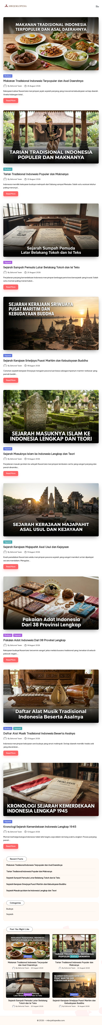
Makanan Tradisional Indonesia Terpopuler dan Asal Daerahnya (43, 80)
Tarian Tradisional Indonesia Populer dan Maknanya (35, 174)
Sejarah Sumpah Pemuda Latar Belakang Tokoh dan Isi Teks (41, 267)
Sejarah (8, 262)
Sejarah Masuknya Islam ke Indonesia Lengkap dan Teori (39, 453)
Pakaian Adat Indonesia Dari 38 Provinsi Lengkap (34, 640)
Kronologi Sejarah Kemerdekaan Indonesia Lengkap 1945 (39, 826)
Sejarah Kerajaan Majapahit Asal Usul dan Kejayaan (36, 547)
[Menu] (97, 6)
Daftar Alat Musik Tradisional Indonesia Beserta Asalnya (39, 733)
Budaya (8, 76)
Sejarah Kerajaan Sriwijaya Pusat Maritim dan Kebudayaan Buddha (45, 360)
